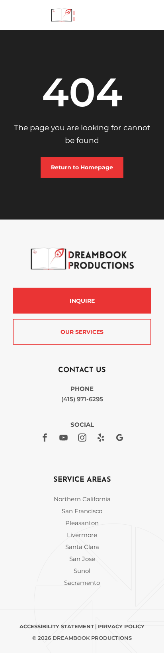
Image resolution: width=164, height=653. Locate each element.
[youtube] (63, 438)
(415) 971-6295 (82, 399)
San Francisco (82, 511)
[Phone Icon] (12, 18)
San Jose (82, 559)
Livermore (82, 535)
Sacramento (82, 582)
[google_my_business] (119, 438)
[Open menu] (145, 15)
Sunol (82, 571)
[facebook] (44, 438)
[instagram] (82, 438)
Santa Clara (82, 547)
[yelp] (100, 438)
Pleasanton (82, 523)
